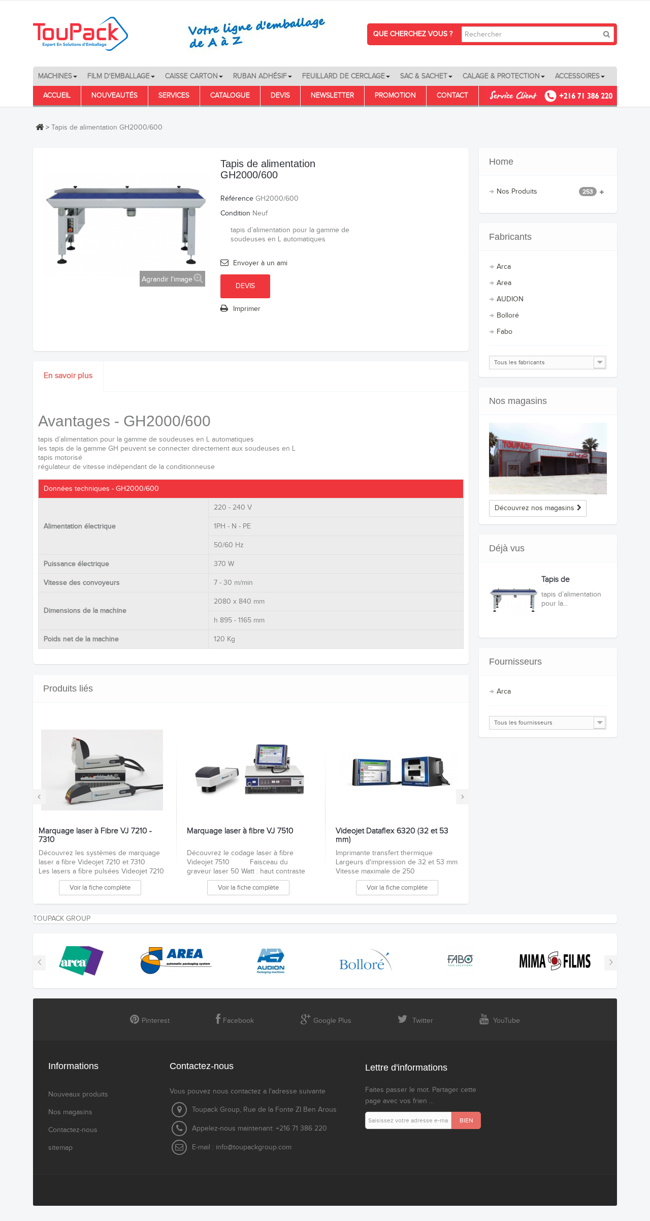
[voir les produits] (77, 960)
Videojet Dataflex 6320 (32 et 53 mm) (392, 835)
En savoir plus (68, 376)
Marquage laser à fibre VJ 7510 (240, 831)
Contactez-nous (73, 1130)
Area (504, 283)
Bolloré (508, 315)
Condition (235, 213)
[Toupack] (185, 33)
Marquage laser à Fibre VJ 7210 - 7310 (95, 835)
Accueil (57, 95)
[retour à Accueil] (40, 127)
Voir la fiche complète (100, 888)
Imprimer (247, 309)
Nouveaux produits (78, 1094)
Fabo (504, 332)
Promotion (395, 95)
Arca (504, 267)
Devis (280, 95)
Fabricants (510, 237)
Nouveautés (114, 95)
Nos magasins (518, 401)
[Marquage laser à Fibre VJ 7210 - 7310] (102, 770)
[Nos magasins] (548, 458)
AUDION (510, 299)
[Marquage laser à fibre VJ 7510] (250, 770)
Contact (452, 95)
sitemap (60, 1148)
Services (173, 95)
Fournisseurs (515, 661)
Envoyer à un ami (260, 263)
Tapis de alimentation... (565, 584)
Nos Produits (545, 191)
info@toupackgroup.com (253, 1147)
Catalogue (230, 95)
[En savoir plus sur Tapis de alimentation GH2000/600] (514, 600)
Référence (236, 199)
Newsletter (332, 95)
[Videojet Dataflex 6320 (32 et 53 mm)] (399, 770)
